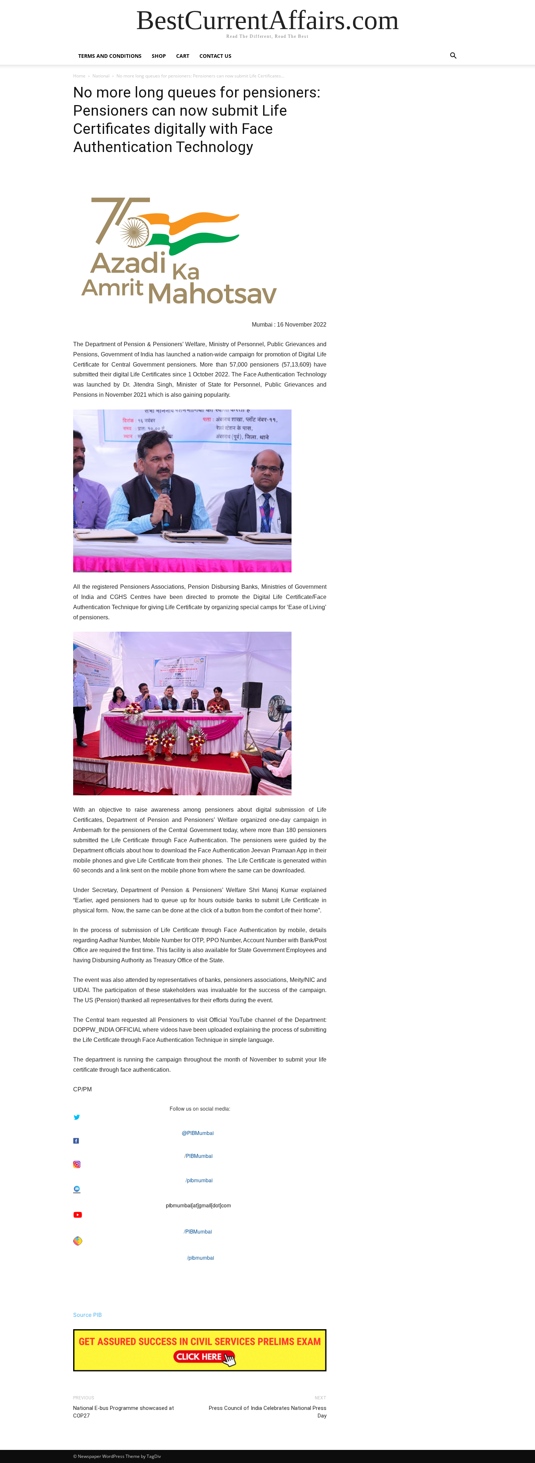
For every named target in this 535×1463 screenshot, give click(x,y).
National (101, 76)
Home (79, 76)
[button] (453, 56)
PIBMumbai (199, 1155)
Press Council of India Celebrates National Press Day (267, 1412)
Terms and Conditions (110, 55)
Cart (182, 55)
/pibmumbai (199, 1180)
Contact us (215, 55)
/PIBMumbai (198, 1231)
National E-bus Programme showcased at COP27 (123, 1412)
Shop (159, 55)
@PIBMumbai (198, 1132)
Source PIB (87, 1314)
